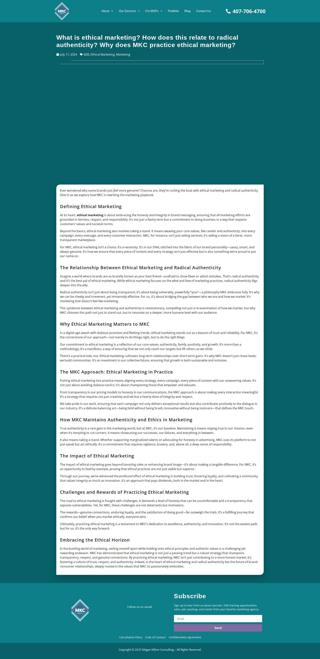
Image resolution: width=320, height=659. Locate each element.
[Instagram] (143, 618)
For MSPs (152, 11)
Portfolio (173, 11)
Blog (187, 11)
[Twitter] (133, 618)
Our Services (127, 11)
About (105, 11)
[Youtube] (154, 618)
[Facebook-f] (122, 618)
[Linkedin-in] (112, 618)
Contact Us (203, 11)
